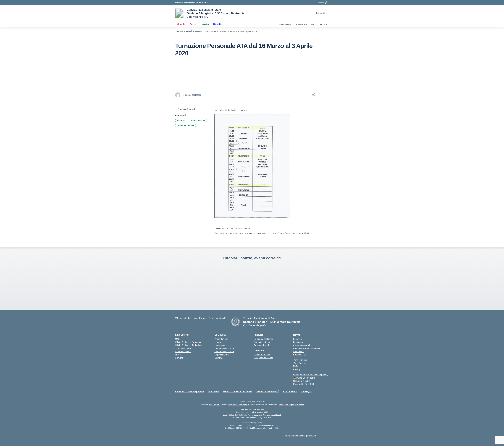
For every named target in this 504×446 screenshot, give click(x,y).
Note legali (306, 391)
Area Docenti (301, 24)
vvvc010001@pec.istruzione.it (291, 404)
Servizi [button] (193, 24)
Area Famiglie (284, 24)
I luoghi (217, 342)
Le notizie (297, 339)
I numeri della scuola (224, 348)
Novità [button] (205, 24)
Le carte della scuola (224, 351)
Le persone (219, 345)
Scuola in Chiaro (183, 348)
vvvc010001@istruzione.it (238, 404)
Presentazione (221, 339)
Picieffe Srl (310, 384)
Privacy (323, 24)
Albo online (213, 391)
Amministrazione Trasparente (307, 348)
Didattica (181, 120)
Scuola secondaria (185, 125)
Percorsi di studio (262, 345)
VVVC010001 (262, 412)
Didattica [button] (218, 24)
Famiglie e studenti (263, 342)
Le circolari (298, 342)
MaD (313, 24)
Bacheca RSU (300, 355)
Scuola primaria (198, 120)
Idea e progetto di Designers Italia (300, 436)
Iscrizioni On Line (183, 351)
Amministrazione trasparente (189, 391)
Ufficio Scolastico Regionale (188, 342)
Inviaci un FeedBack (304, 378)
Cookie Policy (290, 391)
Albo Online (298, 351)
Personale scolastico (263, 339)
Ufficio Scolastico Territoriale (188, 345)
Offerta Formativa (262, 354)
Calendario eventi (301, 345)
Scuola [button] (181, 24)
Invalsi (178, 355)
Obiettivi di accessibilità (267, 391)
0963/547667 (214, 404)
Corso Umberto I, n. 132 (256, 402)
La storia (218, 358)
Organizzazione (221, 355)
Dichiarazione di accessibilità (237, 391)
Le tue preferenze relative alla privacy (310, 375)
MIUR (177, 339)
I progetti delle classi (263, 358)
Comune (179, 358)
